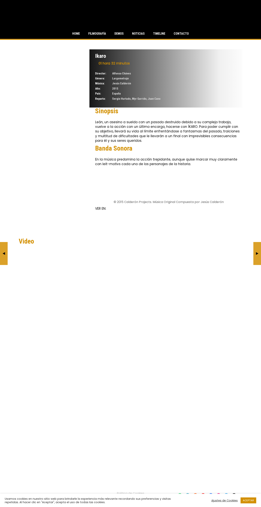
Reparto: (100, 98)
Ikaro (100, 56)
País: (98, 93)
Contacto (181, 33)
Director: (100, 73)
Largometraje (120, 78)
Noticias (138, 33)
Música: (100, 83)
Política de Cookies (130, 493)
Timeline (159, 33)
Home (76, 33)
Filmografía (97, 33)
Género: (100, 78)
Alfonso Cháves (121, 73)
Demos (119, 33)
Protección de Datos (130, 497)
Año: (98, 88)
